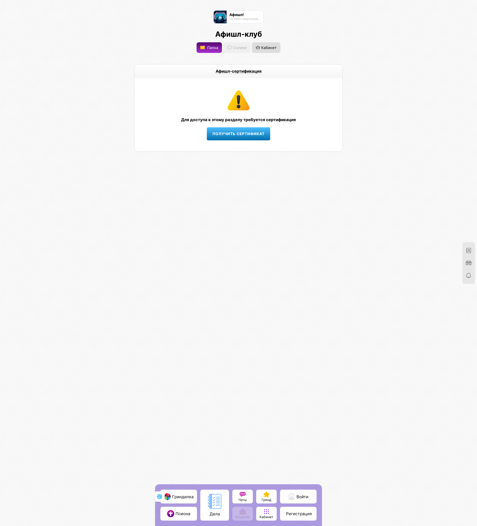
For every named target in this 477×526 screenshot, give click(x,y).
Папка (212, 47)
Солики (239, 47)
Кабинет (268, 47)
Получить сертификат (238, 133)
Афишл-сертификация (239, 71)
